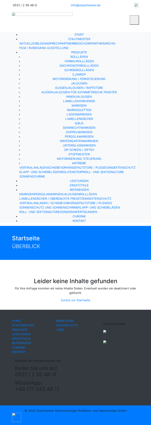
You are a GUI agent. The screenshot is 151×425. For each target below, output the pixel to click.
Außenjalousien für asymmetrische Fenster (79, 92)
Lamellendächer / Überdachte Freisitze (52, 198)
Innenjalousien (79, 96)
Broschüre (82, 43)
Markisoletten (79, 110)
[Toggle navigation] (134, 20)
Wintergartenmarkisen (79, 141)
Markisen (79, 105)
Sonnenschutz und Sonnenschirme (48, 207)
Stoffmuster (79, 154)
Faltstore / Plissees (92, 167)
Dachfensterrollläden (79, 65)
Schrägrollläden (79, 70)
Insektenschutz (122, 167)
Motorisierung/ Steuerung (79, 159)
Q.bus (79, 123)
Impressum (64, 321)
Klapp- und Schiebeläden (40, 172)
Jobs (60, 330)
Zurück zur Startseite (75, 300)
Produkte (79, 52)
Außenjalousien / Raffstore (79, 88)
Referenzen (79, 190)
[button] (16, 417)
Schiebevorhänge (62, 167)
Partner (98, 43)
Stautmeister (79, 39)
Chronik (79, 216)
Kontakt (79, 221)
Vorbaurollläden (79, 61)
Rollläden (79, 57)
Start (79, 34)
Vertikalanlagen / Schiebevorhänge (49, 203)
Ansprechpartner (58, 43)
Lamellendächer (79, 119)
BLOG (40, 43)
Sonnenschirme (32, 176)
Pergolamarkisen (79, 136)
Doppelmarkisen (79, 132)
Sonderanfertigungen (78, 212)
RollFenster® (72, 172)
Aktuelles (27, 43)
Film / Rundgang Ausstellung (44, 48)
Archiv (110, 43)
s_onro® (79, 74)
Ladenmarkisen (79, 114)
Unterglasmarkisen (79, 145)
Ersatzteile (79, 185)
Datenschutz (67, 325)
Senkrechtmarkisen (79, 127)
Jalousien (79, 83)
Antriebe (79, 163)
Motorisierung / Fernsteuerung (79, 79)
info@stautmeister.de (85, 5)
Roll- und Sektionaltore (103, 172)
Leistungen (79, 181)
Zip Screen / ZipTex (79, 150)
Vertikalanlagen (33, 167)
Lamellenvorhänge (79, 101)
